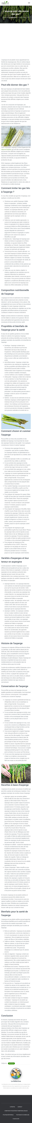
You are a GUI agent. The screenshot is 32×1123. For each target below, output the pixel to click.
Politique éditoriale (8, 1114)
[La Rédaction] (16, 1073)
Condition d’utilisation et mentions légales (16, 1110)
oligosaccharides (6, 149)
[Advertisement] (16, 40)
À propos (12, 1106)
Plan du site (16, 1118)
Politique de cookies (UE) (22, 1114)
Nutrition (11, 1063)
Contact (20, 1106)
